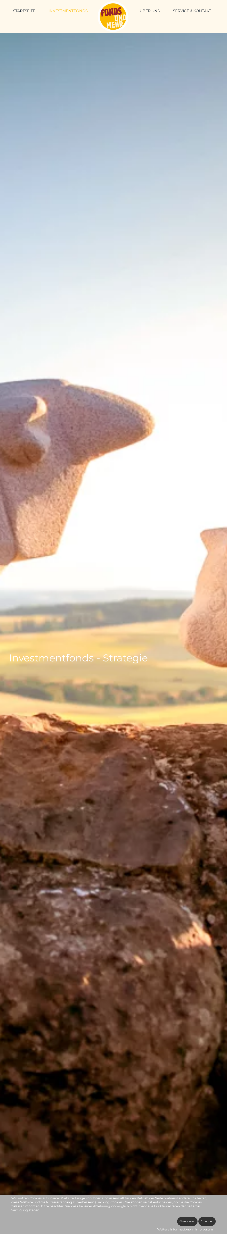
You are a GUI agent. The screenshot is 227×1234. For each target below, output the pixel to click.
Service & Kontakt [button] (192, 11)
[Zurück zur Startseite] (113, 16)
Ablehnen (207, 1221)
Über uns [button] (150, 11)
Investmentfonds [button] (68, 11)
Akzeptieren (187, 1221)
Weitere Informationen (175, 1229)
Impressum (204, 1229)
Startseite (24, 11)
